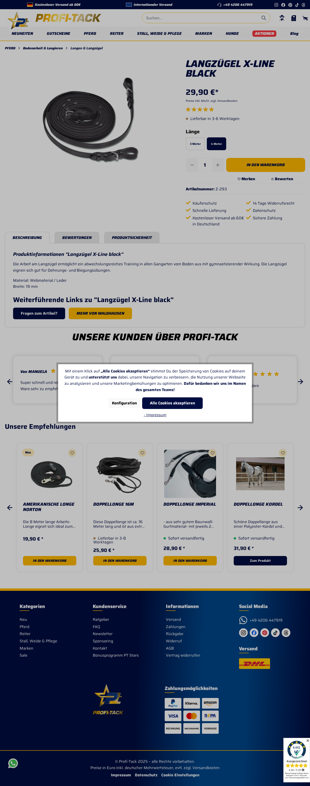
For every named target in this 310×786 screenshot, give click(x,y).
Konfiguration (124, 403)
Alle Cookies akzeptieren (172, 403)
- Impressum (155, 415)
